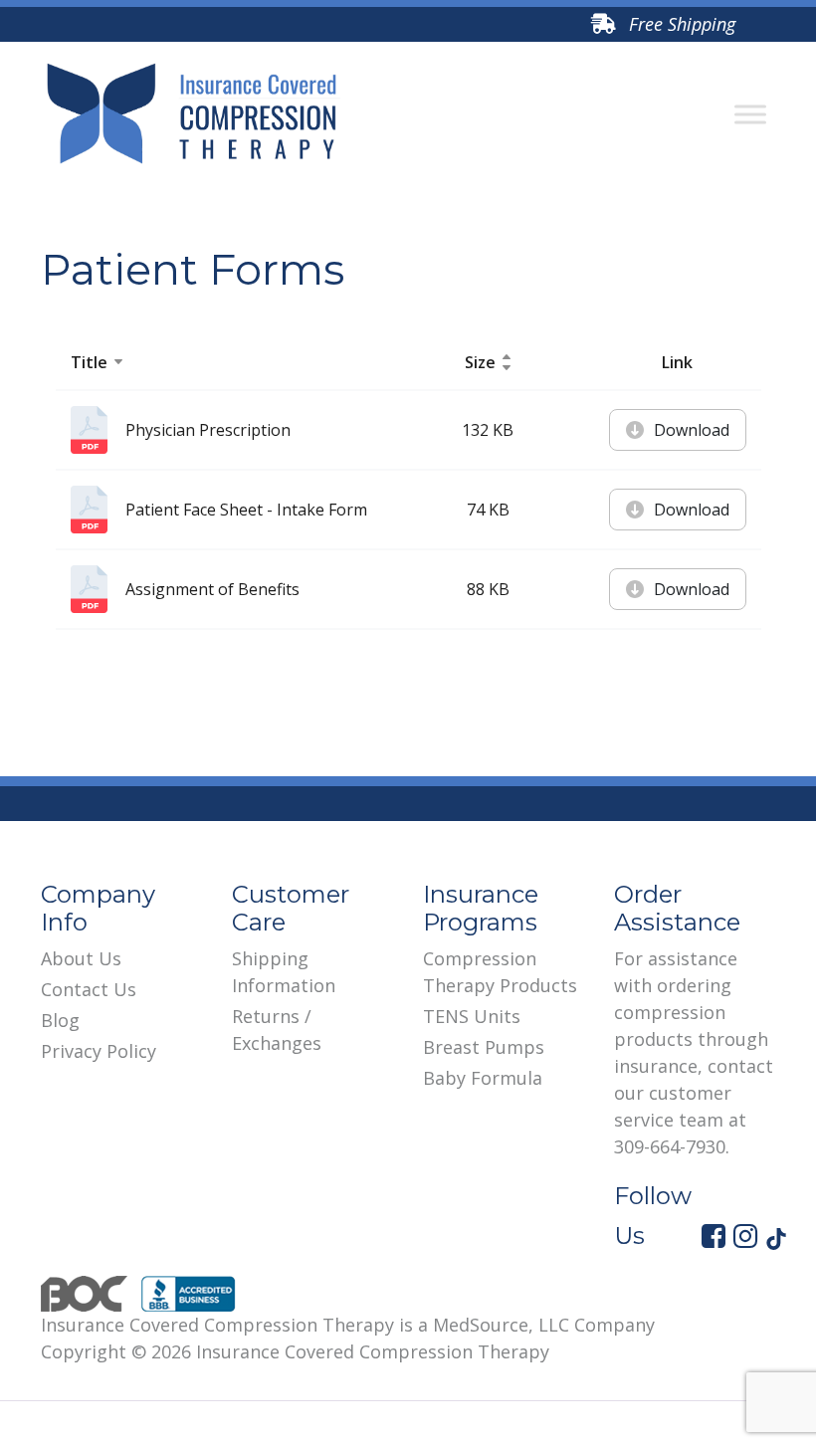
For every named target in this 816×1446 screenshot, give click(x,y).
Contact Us (88, 989)
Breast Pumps (483, 1047)
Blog (60, 1020)
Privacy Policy (98, 1051)
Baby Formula (482, 1078)
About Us (81, 958)
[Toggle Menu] (750, 114)
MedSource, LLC (501, 1325)
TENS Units (471, 1016)
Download (691, 430)
